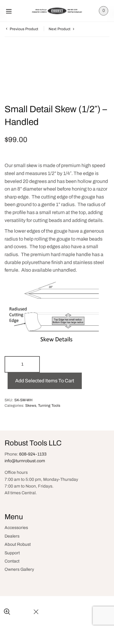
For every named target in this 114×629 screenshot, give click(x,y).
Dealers (12, 536)
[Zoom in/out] (7, 612)
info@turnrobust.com (25, 461)
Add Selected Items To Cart (44, 380)
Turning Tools (49, 405)
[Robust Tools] (57, 11)
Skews (30, 405)
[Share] (21, 612)
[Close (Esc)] (36, 612)
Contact (12, 561)
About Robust (18, 544)
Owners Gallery (19, 569)
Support (12, 553)
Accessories (16, 527)
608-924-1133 (33, 454)
